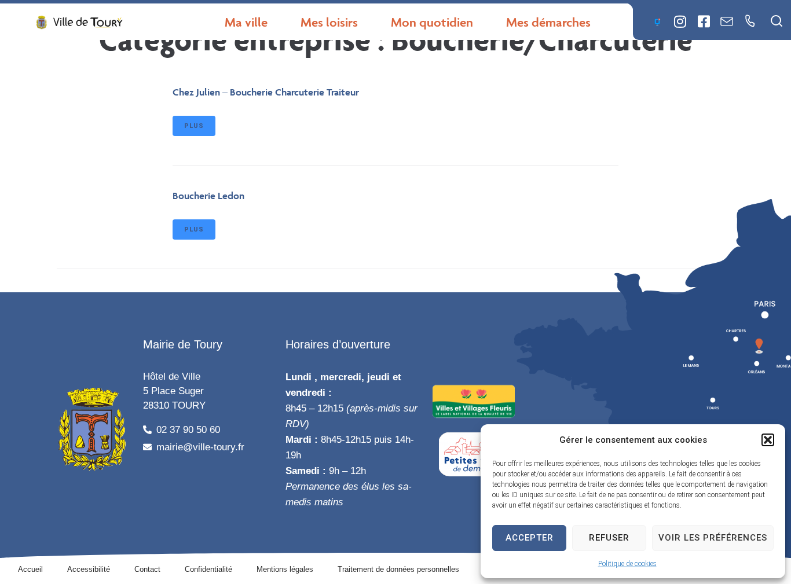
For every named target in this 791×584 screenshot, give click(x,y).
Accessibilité (88, 569)
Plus (194, 126)
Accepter (530, 537)
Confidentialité (208, 569)
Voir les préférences (712, 537)
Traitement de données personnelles (398, 569)
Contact (147, 569)
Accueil (30, 569)
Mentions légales (285, 569)
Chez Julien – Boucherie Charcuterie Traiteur (266, 92)
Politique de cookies (627, 564)
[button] (768, 440)
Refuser (609, 537)
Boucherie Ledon (208, 195)
